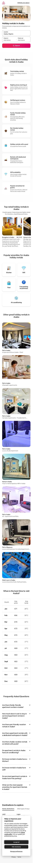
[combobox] (16, 34)
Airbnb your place (23, 3)
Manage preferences (16, 851)
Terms (19, 857)
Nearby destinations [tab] (8, 809)
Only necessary (16, 847)
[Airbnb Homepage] (3, 3)
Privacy (14, 857)
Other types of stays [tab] (23, 809)
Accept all (16, 842)
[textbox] (9, 40)
